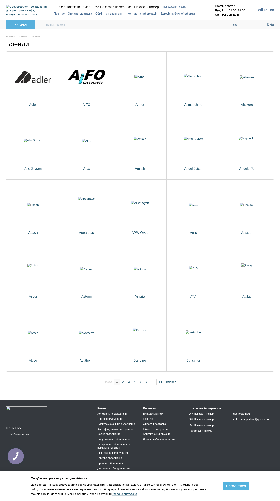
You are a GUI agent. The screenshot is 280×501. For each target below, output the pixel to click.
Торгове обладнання (109, 457)
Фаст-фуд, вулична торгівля (115, 429)
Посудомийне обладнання (113, 439)
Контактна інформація (142, 13)
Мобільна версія (20, 434)
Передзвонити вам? (174, 6)
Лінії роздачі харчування (112, 452)
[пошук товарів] (43, 24)
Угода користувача (124, 493)
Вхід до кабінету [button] (153, 413)
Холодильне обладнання (112, 413)
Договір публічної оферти (178, 13)
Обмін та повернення (109, 13)
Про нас (59, 13)
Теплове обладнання (110, 418)
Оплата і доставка (80, 13)
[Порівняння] (247, 25)
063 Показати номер (109, 7)
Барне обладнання (108, 433)
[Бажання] (255, 25)
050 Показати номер (143, 7)
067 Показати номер (74, 7)
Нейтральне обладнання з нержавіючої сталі (113, 446)
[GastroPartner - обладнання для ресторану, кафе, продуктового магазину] (26, 413)
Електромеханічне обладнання (116, 423)
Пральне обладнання (110, 463)
